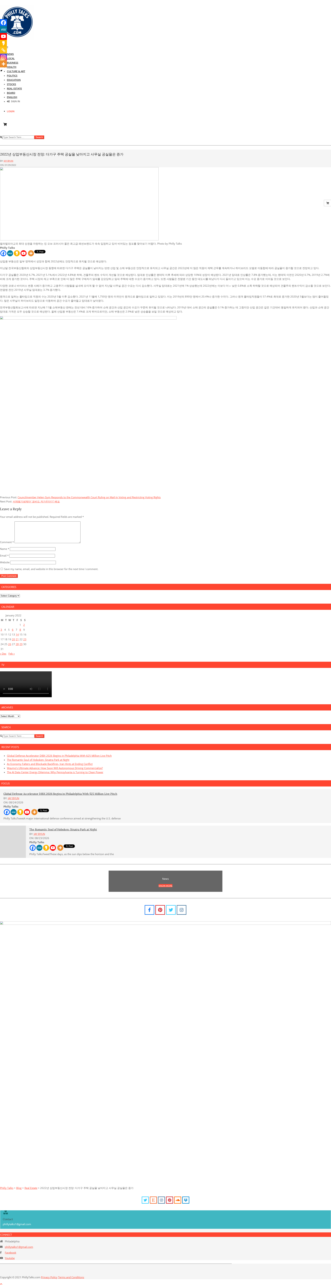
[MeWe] (10, 253)
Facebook (10, 1252)
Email (4, 555)
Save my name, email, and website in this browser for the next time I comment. (51, 569)
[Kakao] (17, 253)
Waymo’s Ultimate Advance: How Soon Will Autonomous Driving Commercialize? (55, 768)
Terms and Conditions (71, 1277)
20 (13, 639)
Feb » (11, 653)
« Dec (3, 653)
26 (9, 644)
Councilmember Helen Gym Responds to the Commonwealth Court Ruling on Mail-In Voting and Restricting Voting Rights (89, 497)
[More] (31, 253)
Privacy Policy (49, 1277)
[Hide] (1, 70)
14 (17, 634)
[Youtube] (24, 253)
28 (17, 644)
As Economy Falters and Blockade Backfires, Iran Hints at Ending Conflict (50, 764)
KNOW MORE (165, 885)
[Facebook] (3, 253)
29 (21, 644)
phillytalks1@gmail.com (19, 1247)
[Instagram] (3, 57)
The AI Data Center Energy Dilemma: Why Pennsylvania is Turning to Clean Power (55, 772)
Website (4, 562)
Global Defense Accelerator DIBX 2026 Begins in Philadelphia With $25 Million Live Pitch (59, 755)
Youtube (10, 1258)
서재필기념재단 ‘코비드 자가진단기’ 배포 (36, 501)
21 (17, 639)
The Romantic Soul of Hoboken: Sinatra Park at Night (38, 759)
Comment (7, 542)
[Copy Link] (3, 50)
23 (24, 639)
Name (4, 549)
